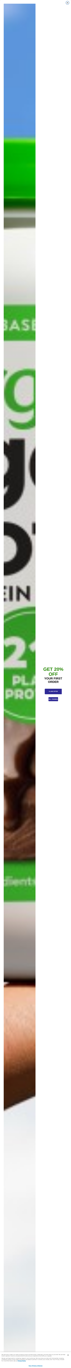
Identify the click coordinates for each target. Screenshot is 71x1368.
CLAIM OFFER (53, 691)
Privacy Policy (22, 1360)
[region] (35, 1360)
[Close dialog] (67, 2)
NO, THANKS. (53, 699)
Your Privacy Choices (35, 1365)
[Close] (68, 1355)
